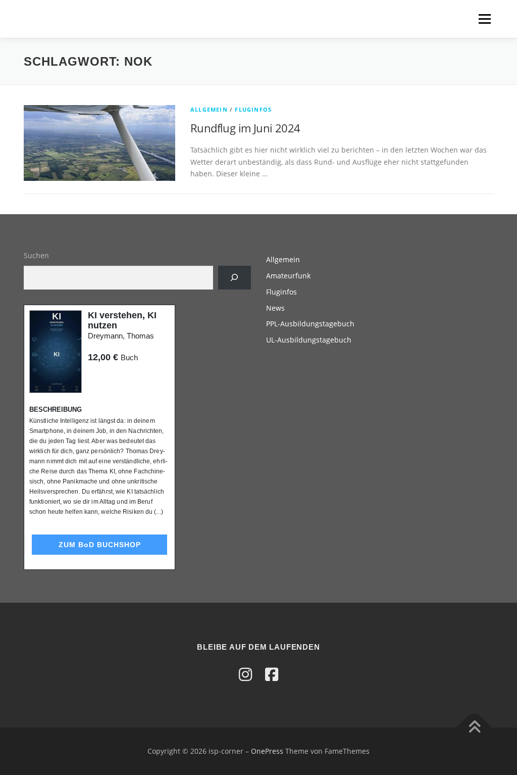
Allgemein (209, 109)
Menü (484, 19)
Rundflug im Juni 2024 (245, 127)
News (275, 308)
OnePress (267, 751)
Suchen (36, 255)
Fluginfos (253, 109)
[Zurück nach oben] (474, 728)
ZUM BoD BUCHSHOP (100, 545)
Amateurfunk (288, 275)
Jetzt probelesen (115, 376)
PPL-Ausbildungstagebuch (310, 323)
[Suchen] (234, 277)
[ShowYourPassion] (245, 674)
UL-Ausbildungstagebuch (308, 340)
